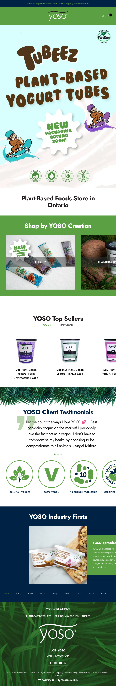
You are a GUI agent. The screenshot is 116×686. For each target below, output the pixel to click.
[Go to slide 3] (61, 454)
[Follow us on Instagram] (55, 663)
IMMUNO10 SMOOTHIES (66, 616)
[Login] (103, 16)
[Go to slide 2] (58, 454)
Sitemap (58, 675)
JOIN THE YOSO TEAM (58, 656)
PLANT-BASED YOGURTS (38, 616)
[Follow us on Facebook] (50, 663)
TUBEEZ (86, 616)
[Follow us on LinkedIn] (65, 663)
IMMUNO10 (67, 325)
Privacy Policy (84, 673)
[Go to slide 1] (55, 454)
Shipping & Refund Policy (66, 673)
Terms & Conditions (100, 673)
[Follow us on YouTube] (60, 663)
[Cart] (109, 16)
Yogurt (47, 325)
